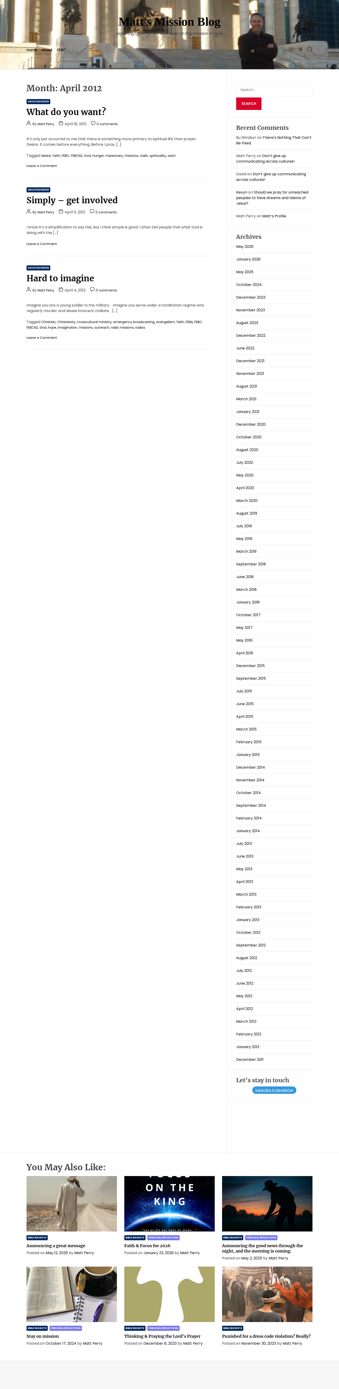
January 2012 (247, 1046)
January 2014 (248, 831)
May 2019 (244, 538)
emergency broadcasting (134, 322)
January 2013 (247, 919)
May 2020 (244, 475)
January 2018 (248, 602)
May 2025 (244, 272)
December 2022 (250, 335)
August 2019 (246, 513)
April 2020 (245, 488)
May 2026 (244, 246)
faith (56, 155)
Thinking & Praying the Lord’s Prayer (162, 1336)
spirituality (158, 155)
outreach (101, 327)
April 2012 (244, 1008)
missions (131, 155)
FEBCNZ (77, 155)
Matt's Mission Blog (169, 21)
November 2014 (250, 780)
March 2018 (246, 589)
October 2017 (248, 615)
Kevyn (241, 192)
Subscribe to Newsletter (274, 1090)
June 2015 (245, 704)
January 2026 (248, 259)
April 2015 (244, 716)
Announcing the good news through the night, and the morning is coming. (262, 1248)
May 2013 (244, 869)
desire (46, 155)
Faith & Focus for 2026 (147, 1245)
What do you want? (66, 112)
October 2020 (249, 437)
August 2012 (246, 958)
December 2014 (250, 767)
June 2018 (245, 576)
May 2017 (244, 627)
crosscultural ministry (94, 322)
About (47, 50)
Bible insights (37, 1237)
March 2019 (246, 551)
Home (32, 50)
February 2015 (249, 742)
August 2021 (246, 386)
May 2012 (244, 996)
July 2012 (244, 970)
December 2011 (250, 1059)
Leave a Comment (42, 166)
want (172, 155)
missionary (114, 155)
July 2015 (244, 691)
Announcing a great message (56, 1245)
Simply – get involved (72, 200)
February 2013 (248, 907)
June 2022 (245, 348)
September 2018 (251, 564)
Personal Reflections (163, 1237)
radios (140, 327)
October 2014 (248, 792)
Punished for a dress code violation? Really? (266, 1336)
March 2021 (246, 399)
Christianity (66, 322)
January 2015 (248, 754)
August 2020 (247, 449)
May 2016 (244, 640)
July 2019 (244, 526)
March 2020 (247, 500)
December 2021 (250, 361)
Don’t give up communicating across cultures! (265, 158)
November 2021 (250, 373)
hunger (98, 155)
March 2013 (246, 894)
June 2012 (244, 983)
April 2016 (244, 653)
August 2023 (247, 322)
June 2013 (244, 856)
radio (144, 155)
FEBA (189, 322)
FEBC (61, 50)
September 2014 (251, 805)
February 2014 (249, 818)
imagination (67, 327)
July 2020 (244, 462)
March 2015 (246, 729)
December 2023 (250, 297)
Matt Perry (46, 124)
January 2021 (247, 411)
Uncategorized (38, 101)
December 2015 (250, 665)
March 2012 (246, 1021)
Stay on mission (43, 1336)
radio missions (122, 327)
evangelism (165, 322)
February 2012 (248, 1034)
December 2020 (251, 424)
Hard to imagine (60, 278)
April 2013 (244, 881)
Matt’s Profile (274, 216)
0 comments (107, 124)
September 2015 (251, 678)
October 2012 (248, 932)
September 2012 (251, 945)
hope (52, 327)
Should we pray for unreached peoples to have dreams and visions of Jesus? (272, 198)
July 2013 (244, 843)
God (87, 155)
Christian (48, 322)
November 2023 (250, 310)
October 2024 (249, 284)
